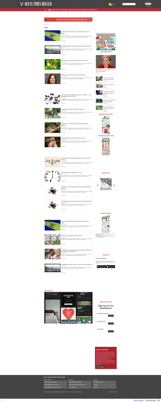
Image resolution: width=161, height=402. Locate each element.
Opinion (71, 9)
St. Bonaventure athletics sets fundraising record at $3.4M (108, 108)
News (53, 9)
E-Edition (91, 9)
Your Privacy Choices (151, 400)
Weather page (111, 4)
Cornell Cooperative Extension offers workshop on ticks (76, 46)
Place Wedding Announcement (51, 384)
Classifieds (84, 9)
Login (148, 6)
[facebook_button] (96, 10)
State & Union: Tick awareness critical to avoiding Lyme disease (76, 187)
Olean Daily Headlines (102, 313)
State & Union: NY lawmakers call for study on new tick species (76, 158)
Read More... (63, 40)
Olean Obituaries (101, 321)
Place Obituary (72, 387)
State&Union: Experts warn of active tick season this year (76, 264)
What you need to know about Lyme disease (73, 75)
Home (45, 24)
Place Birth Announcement (75, 382)
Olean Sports (100, 329)
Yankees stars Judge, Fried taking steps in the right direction (108, 93)
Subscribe (148, 3)
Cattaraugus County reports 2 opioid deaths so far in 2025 (75, 32)
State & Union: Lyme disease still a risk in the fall (74, 60)
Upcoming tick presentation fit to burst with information (76, 201)
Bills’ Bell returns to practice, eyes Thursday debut (109, 100)
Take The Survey (100, 366)
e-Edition (95, 384)
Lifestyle (77, 9)
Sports (58, 9)
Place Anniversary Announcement (77, 384)
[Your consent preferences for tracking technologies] (2, 400)
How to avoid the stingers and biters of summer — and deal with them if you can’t (76, 95)
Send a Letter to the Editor (50, 382)
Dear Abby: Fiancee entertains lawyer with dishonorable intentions (105, 70)
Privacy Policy (79, 391)
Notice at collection (139, 400)
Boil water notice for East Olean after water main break (72, 19)
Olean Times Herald (53, 391)
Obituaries (65, 9)
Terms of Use (73, 391)
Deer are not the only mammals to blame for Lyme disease (74, 124)
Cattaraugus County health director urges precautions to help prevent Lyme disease (76, 250)
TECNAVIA (115, 391)
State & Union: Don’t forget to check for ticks (73, 138)
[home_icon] (49, 10)
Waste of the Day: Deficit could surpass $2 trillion (108, 78)
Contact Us (96, 387)
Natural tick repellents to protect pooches (72, 109)
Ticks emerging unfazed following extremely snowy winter (75, 222)
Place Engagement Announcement (52, 387)
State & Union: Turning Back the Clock (71, 172)
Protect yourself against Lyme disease (71, 235)
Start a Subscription (98, 382)
